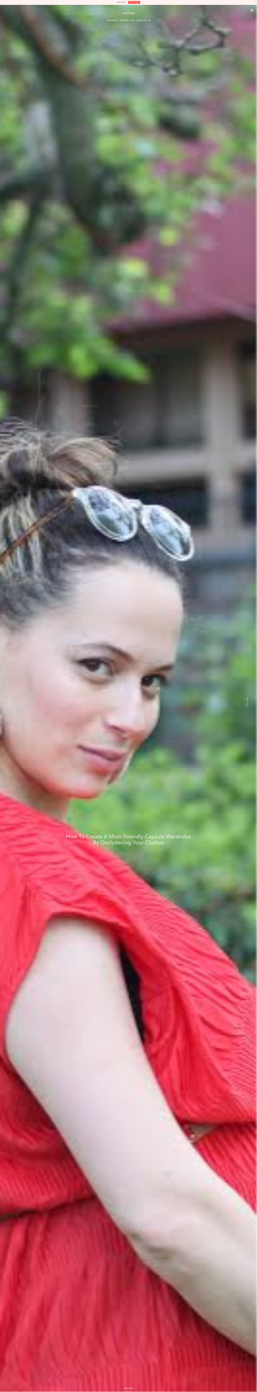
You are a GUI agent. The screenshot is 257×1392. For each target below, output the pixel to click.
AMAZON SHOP (142, 20)
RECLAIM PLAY (112, 20)
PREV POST (10, 702)
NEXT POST (247, 702)
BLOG (133, 20)
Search (149, 20)
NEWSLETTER (124, 20)
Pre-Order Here (134, 2)
